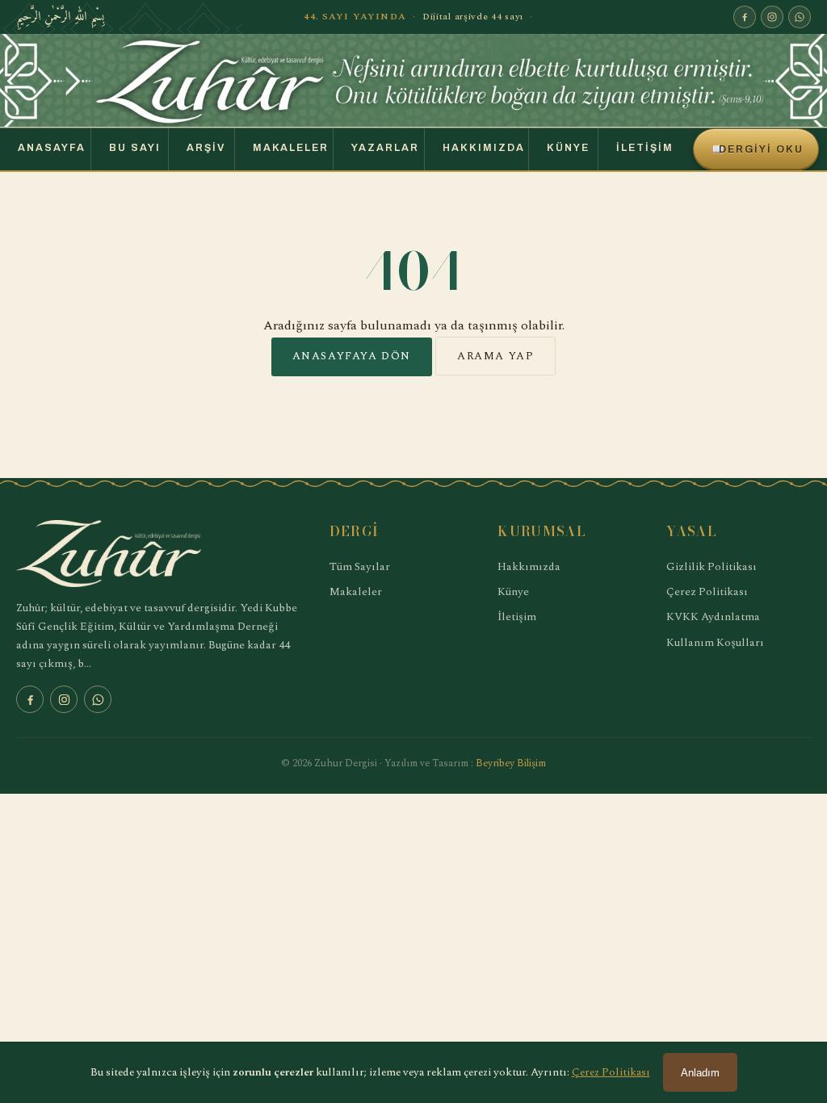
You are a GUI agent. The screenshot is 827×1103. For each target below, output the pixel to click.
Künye (568, 147)
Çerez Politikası (707, 591)
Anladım (700, 1073)
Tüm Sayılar (360, 566)
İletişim (645, 147)
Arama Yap (495, 356)
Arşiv (206, 147)
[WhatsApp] (799, 17)
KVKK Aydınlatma (713, 616)
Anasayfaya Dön (351, 356)
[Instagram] (772, 17)
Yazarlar (385, 147)
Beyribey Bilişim (511, 763)
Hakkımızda (484, 147)
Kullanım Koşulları (715, 642)
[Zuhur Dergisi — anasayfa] (413, 80)
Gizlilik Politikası (711, 566)
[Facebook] (744, 17)
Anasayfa (52, 147)
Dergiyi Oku (758, 149)
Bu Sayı (135, 147)
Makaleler (291, 147)
